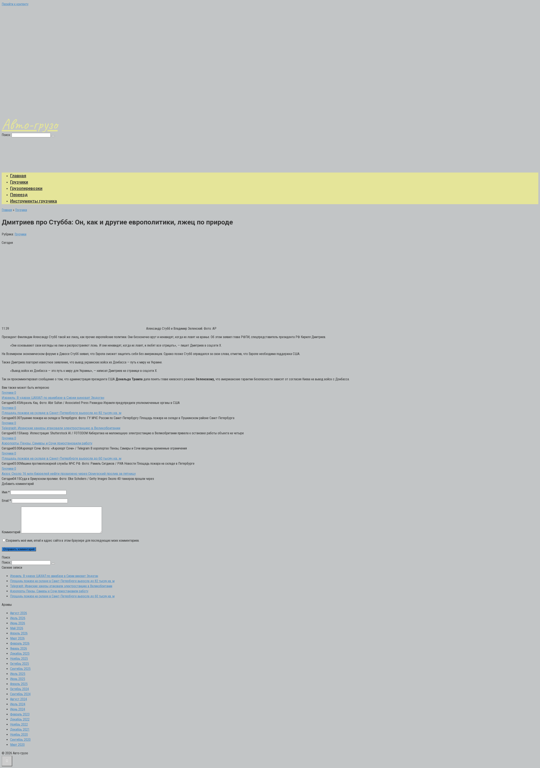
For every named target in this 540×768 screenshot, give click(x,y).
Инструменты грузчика (33, 201)
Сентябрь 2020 (20, 740)
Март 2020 (17, 745)
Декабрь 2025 (20, 654)
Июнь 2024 (17, 709)
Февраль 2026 (20, 643)
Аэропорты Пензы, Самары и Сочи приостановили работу (47, 443)
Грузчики (19, 182)
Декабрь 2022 (20, 719)
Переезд (19, 194)
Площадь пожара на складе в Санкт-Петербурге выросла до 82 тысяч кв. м (61, 413)
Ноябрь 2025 (19, 659)
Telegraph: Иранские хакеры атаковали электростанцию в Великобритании (61, 428)
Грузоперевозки (26, 188)
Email (6, 501)
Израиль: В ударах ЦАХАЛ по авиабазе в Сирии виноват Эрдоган (53, 398)
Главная (18, 175)
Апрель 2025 (19, 684)
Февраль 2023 (20, 714)
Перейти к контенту (15, 4)
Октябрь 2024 (19, 689)
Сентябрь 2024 (20, 694)
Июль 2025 (17, 674)
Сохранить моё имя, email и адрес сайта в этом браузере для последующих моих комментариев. (72, 541)
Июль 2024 (17, 704)
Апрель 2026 (19, 633)
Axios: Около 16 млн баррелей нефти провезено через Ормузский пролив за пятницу (69, 474)
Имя (6, 492)
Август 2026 (18, 613)
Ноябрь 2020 (19, 735)
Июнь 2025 (17, 679)
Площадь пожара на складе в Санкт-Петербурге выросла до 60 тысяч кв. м (61, 458)
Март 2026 (17, 638)
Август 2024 (18, 699)
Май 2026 (16, 628)
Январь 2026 (18, 649)
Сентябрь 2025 (20, 669)
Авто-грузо (30, 124)
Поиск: (7, 135)
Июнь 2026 (17, 623)
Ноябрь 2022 (19, 724)
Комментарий (11, 532)
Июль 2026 (17, 618)
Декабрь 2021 (20, 730)
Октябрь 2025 (19, 664)
